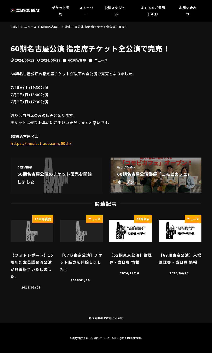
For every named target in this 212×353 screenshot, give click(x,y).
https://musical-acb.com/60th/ (41, 143)
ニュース (101, 60)
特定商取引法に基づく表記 (106, 318)
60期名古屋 (77, 60)
